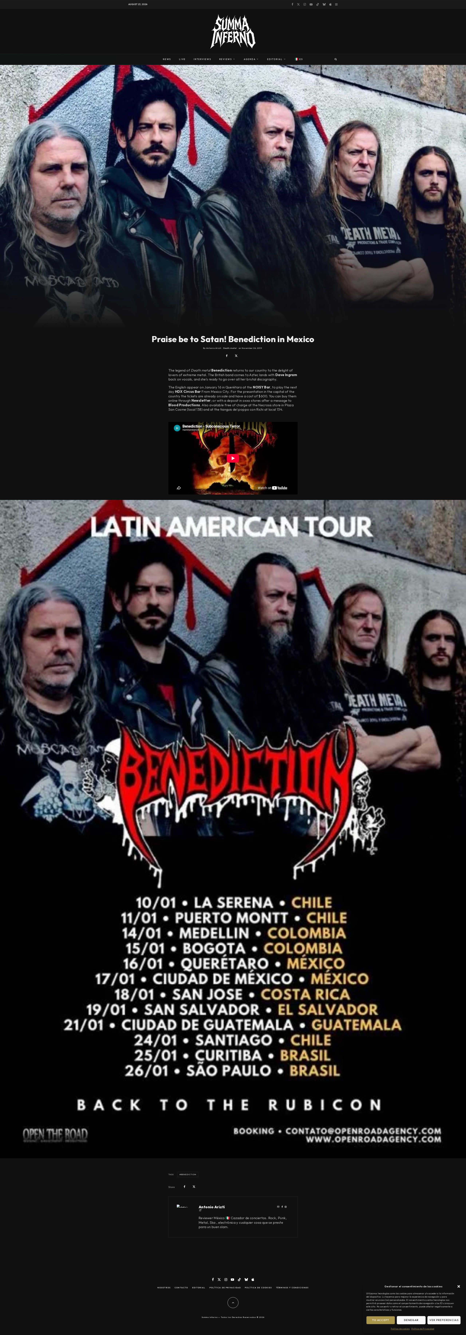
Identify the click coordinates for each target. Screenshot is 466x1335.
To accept (380, 1320)
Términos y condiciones (292, 1288)
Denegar (411, 1320)
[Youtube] (311, 4)
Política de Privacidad (422, 1328)
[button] (459, 1286)
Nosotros (164, 1288)
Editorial (199, 1288)
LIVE (182, 59)
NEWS (167, 59)
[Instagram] (305, 4)
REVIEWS (225, 59)
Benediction (188, 1174)
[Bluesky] (324, 4)
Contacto (181, 1288)
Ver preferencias (444, 1320)
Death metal (230, 348)
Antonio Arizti (212, 1207)
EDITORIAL (275, 59)
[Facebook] (292, 4)
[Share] (227, 355)
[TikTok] (317, 4)
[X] (298, 4)
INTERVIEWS (202, 59)
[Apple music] (330, 4)
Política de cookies (400, 1328)
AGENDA (250, 59)
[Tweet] (236, 355)
